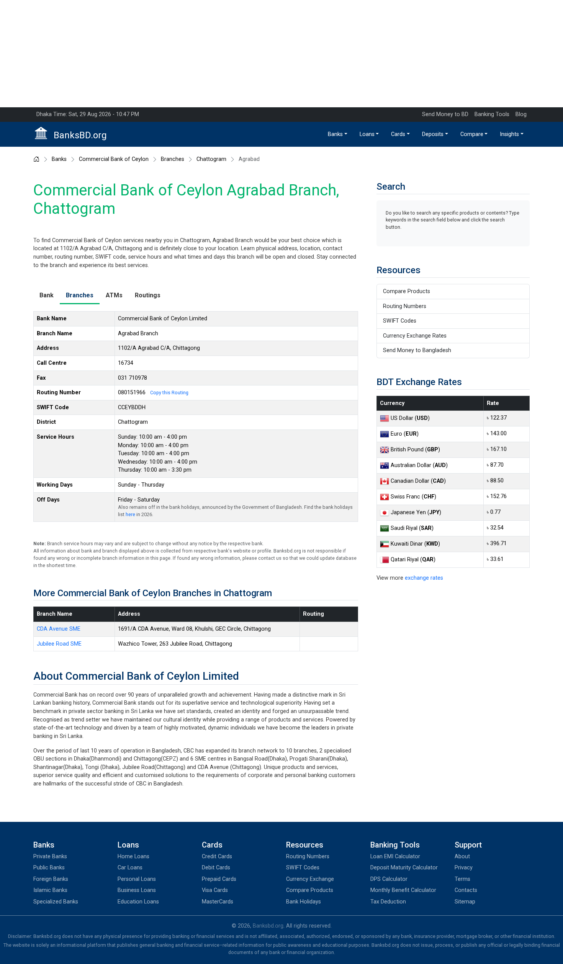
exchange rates (424, 578)
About (462, 856)
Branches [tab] (79, 295)
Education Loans (138, 901)
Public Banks (49, 867)
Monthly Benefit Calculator (403, 890)
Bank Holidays (303, 901)
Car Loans (130, 867)
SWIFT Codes (399, 321)
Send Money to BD (445, 114)
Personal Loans (137, 879)
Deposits (433, 134)
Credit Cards (217, 856)
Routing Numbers (404, 306)
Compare (471, 134)
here (130, 514)
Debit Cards (216, 867)
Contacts (466, 890)
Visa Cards (215, 890)
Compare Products (406, 291)
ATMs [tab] (114, 295)
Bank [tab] (46, 295)
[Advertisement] (281, 53)
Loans (367, 134)
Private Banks (50, 856)
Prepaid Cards (219, 879)
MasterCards (217, 901)
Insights (509, 134)
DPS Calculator (389, 879)
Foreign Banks (50, 879)
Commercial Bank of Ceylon (114, 159)
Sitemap (465, 901)
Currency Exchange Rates (415, 336)
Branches (172, 159)
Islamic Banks (50, 890)
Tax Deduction (388, 901)
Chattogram (211, 159)
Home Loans (133, 856)
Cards (398, 134)
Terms (462, 879)
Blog (521, 114)
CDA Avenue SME (58, 629)
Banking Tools (492, 114)
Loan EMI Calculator (395, 856)
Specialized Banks (55, 901)
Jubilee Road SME (59, 644)
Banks (335, 134)
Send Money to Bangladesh (417, 350)
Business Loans (137, 890)
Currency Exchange (310, 879)
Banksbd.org (268, 926)
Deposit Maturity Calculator (404, 867)
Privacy (464, 867)
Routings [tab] (147, 295)
